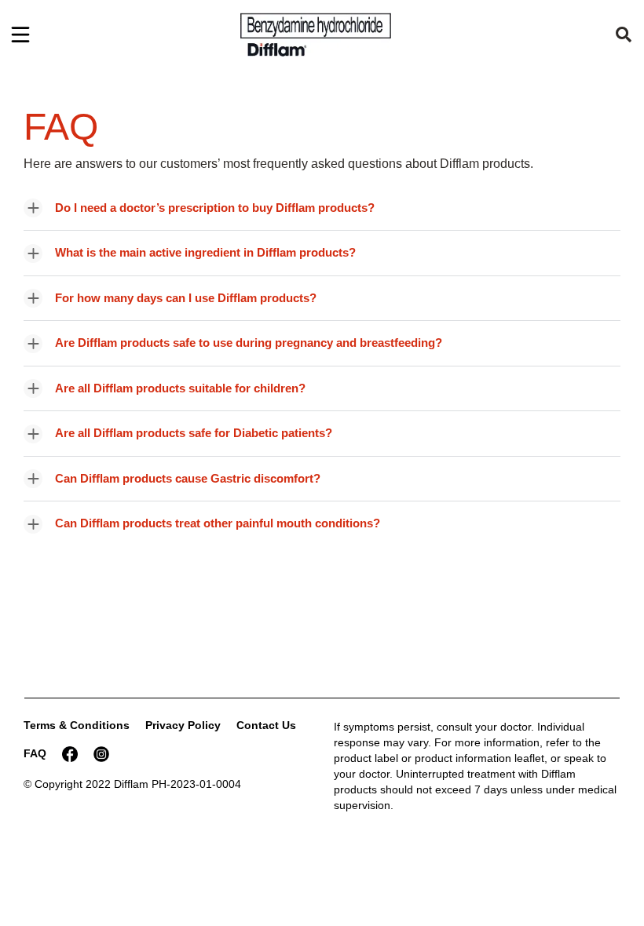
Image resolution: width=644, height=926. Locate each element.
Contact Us (266, 725)
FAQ (35, 753)
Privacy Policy (183, 725)
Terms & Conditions (77, 725)
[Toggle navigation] (20, 34)
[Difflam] (315, 35)
